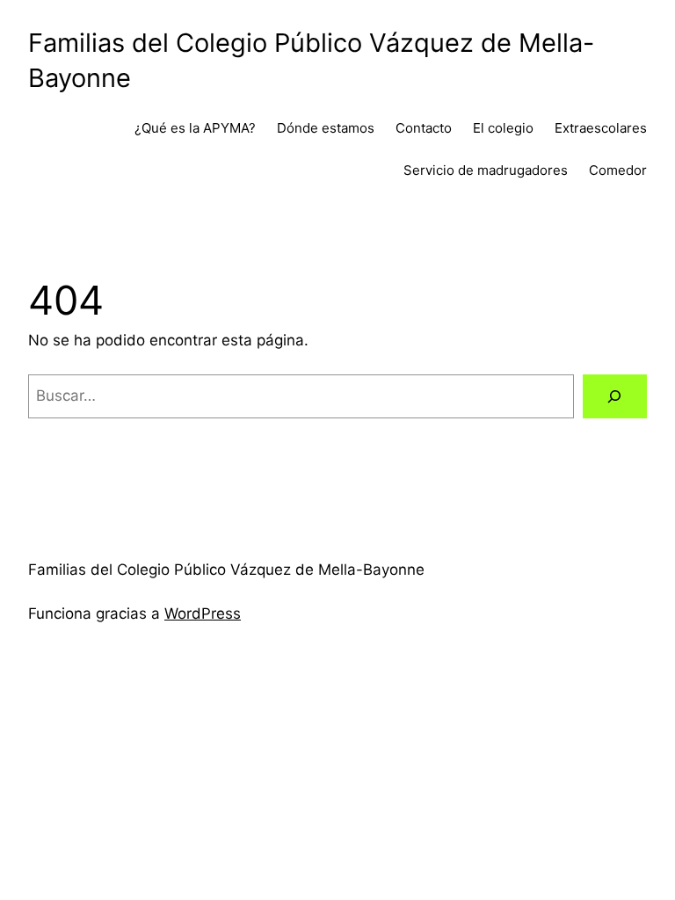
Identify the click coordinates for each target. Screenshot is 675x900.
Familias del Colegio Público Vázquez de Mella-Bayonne (226, 569)
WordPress (202, 613)
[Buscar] (615, 396)
